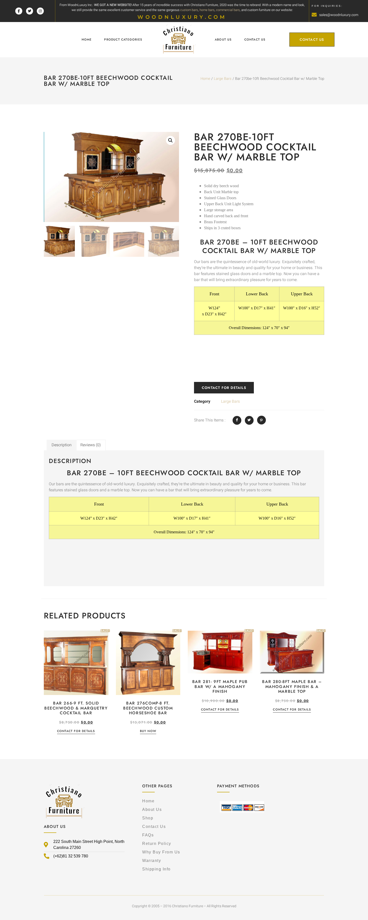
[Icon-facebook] (18, 11)
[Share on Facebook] (237, 420)
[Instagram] (40, 11)
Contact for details (224, 387)
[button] (170, 140)
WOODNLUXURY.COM (182, 17)
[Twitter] (29, 11)
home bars (207, 10)
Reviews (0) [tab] (90, 445)
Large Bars (223, 78)
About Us (223, 39)
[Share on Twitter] (249, 420)
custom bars (189, 10)
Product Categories (123, 39)
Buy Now (148, 731)
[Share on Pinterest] (261, 420)
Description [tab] (62, 445)
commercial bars (228, 10)
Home (87, 39)
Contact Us (255, 39)
